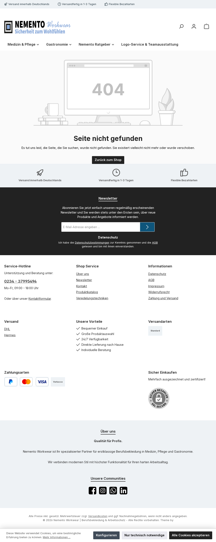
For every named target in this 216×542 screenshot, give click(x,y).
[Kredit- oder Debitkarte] (34, 382)
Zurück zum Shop (108, 160)
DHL (7, 329)
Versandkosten (97, 516)
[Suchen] (181, 26)
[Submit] (147, 227)
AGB (155, 242)
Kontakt (81, 286)
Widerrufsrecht (159, 292)
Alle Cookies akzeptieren (190, 535)
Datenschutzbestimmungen (92, 242)
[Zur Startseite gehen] (37, 26)
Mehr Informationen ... (56, 537)
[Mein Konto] (194, 26)
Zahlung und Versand (163, 298)
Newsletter (84, 280)
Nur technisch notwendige (144, 535)
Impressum (156, 286)
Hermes (10, 335)
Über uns (82, 274)
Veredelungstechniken (92, 298)
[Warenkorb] (206, 26)
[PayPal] (11, 382)
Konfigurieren (106, 535)
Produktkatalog (87, 292)
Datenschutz (157, 274)
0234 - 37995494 (20, 281)
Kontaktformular (39, 298)
